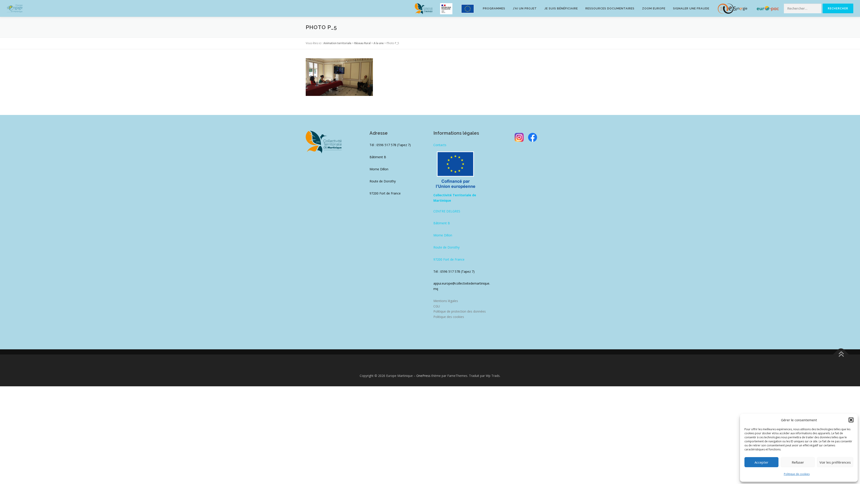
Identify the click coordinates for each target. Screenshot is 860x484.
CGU (436, 306)
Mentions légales (445, 301)
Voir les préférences (835, 462)
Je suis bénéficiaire (561, 8)
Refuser (798, 462)
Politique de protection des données (459, 311)
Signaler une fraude (691, 8)
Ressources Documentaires (609, 8)
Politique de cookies (797, 474)
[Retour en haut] (841, 355)
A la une (379, 43)
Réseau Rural (362, 43)
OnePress (423, 376)
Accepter (761, 462)
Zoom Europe (653, 8)
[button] (851, 420)
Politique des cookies (448, 317)
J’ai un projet (525, 8)
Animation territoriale (337, 43)
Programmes (494, 8)
